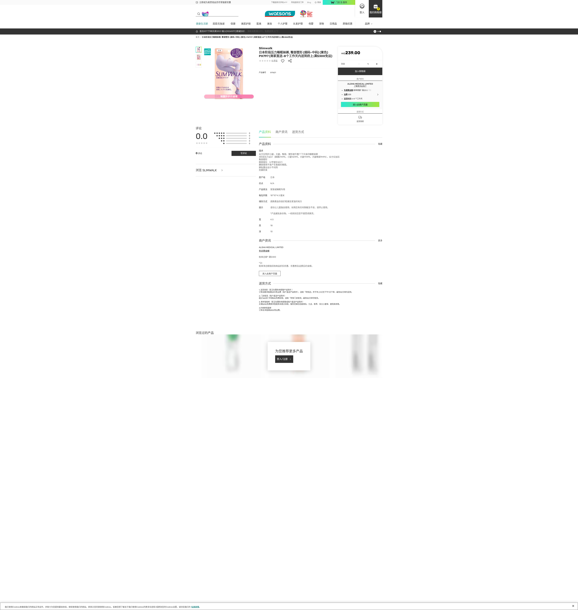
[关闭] (573, 606)
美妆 (269, 23)
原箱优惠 (347, 23)
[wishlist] (282, 61)
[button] (375, 8)
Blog (309, 2)
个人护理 (282, 23)
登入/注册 (282, 359)
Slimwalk (265, 48)
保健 (233, 23)
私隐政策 (195, 607)
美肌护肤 (246, 23)
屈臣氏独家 (219, 23)
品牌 (367, 23)
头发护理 (298, 23)
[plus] (376, 63)
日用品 (333, 23)
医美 (258, 23)
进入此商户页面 (360, 104)
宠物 (321, 23)
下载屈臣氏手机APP (279, 2)
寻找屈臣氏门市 (297, 2)
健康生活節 (202, 23)
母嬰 (311, 23)
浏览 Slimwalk (207, 170)
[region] (289, 606)
